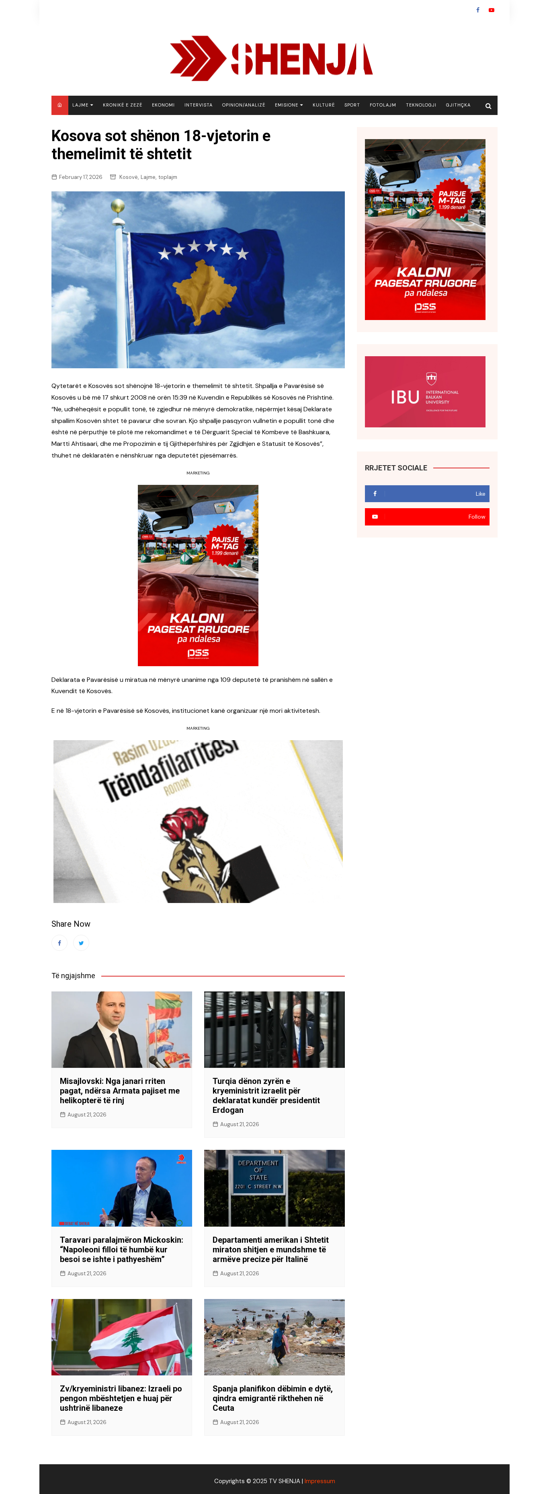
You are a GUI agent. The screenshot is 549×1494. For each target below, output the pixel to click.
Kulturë (324, 105)
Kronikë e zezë (122, 105)
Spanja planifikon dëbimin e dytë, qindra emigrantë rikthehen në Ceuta (273, 1398)
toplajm (167, 177)
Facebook (478, 10)
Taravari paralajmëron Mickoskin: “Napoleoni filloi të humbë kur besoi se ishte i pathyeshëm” (121, 1249)
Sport (352, 105)
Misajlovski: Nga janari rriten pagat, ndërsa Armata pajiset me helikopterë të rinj (120, 1090)
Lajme (80, 105)
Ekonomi (163, 105)
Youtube (491, 10)
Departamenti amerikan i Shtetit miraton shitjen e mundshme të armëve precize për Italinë (271, 1249)
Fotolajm (383, 105)
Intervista (198, 105)
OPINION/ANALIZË (243, 105)
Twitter (81, 943)
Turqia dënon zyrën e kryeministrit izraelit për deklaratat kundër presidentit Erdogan (266, 1095)
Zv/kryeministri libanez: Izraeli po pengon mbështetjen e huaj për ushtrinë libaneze (121, 1398)
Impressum (320, 1481)
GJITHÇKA (458, 105)
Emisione (286, 105)
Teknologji (421, 105)
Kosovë (128, 177)
